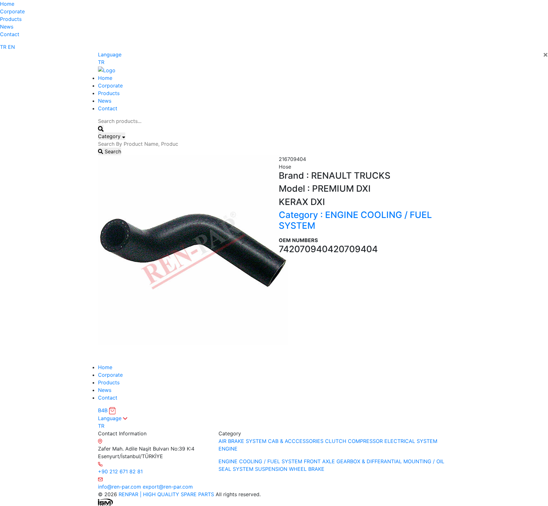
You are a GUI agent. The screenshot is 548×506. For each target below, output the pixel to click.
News (6, 26)
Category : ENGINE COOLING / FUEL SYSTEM (355, 220)
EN (11, 47)
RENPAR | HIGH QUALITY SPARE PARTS (165, 494)
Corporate (12, 11)
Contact (9, 34)
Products (11, 19)
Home (7, 4)
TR (3, 47)
